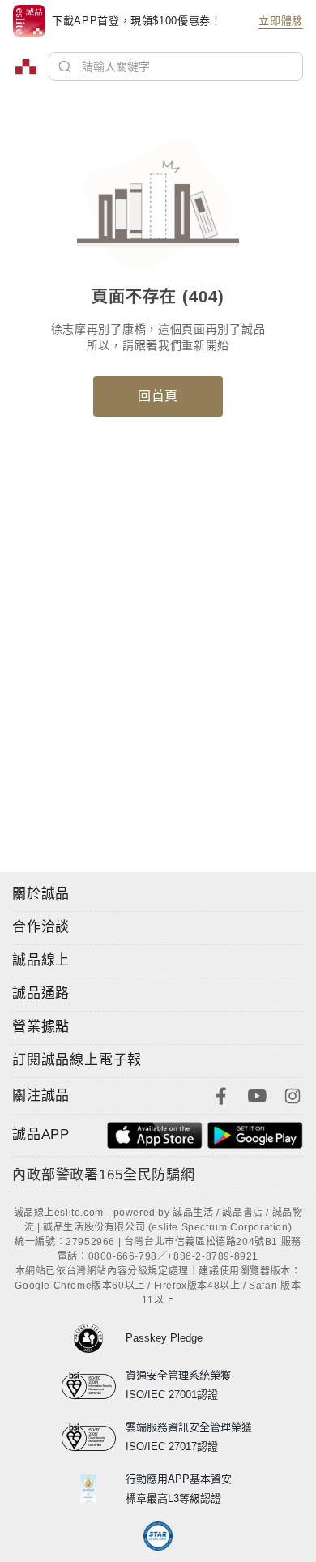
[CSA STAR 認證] (158, 1536)
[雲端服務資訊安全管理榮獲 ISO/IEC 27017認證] (94, 1437)
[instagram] (292, 1094)
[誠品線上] (26, 66)
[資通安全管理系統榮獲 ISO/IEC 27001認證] (94, 1385)
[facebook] (221, 1094)
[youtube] (257, 1094)
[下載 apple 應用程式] (154, 1133)
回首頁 (158, 396)
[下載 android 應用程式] (255, 1133)
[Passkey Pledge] (94, 1338)
